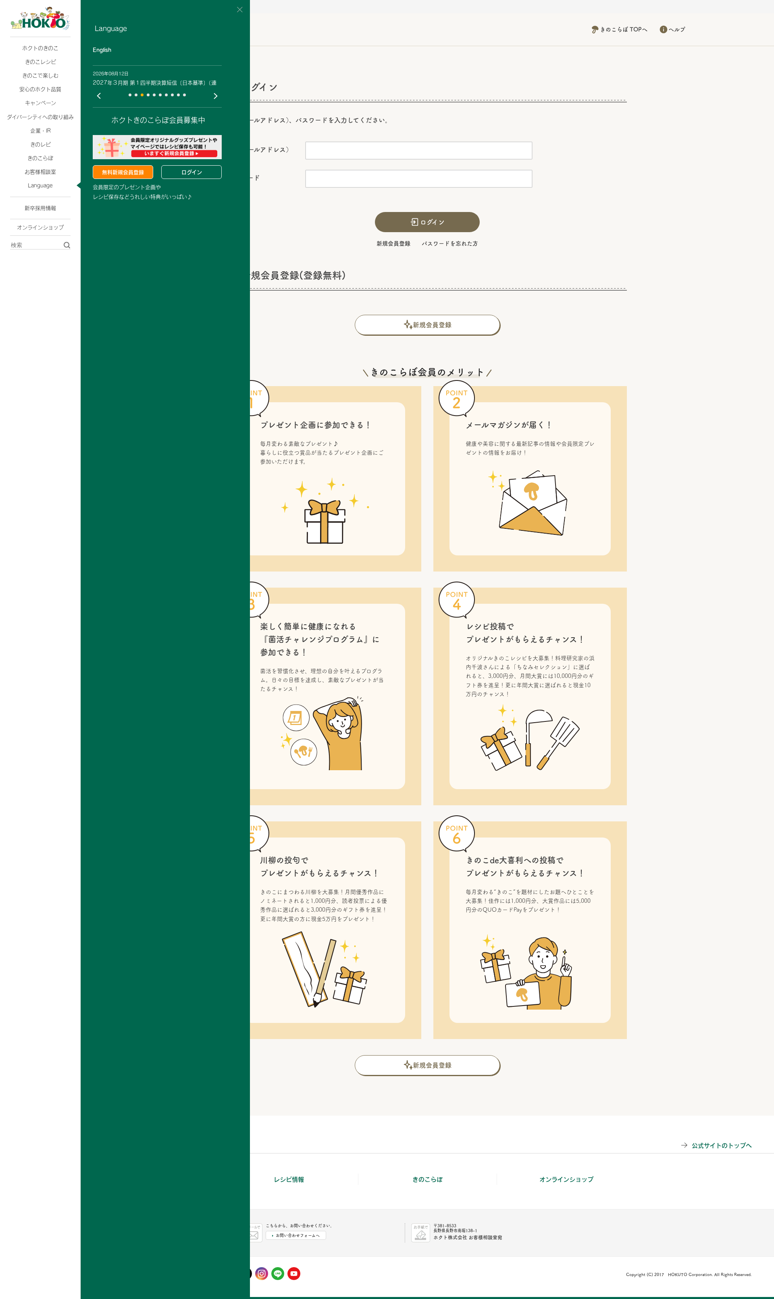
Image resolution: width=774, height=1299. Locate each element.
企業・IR (40, 130)
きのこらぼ (40, 158)
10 (184, 95)
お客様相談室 (40, 171)
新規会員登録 (393, 243)
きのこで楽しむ (40, 75)
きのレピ (40, 144)
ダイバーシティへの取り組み (40, 117)
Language (40, 185)
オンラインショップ (40, 227)
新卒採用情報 (40, 208)
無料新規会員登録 (123, 172)
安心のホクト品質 (40, 89)
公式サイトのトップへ (722, 1145)
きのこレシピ (40, 61)
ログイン (191, 172)
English (102, 50)
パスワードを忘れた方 (450, 243)
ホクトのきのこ (40, 48)
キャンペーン (40, 103)
